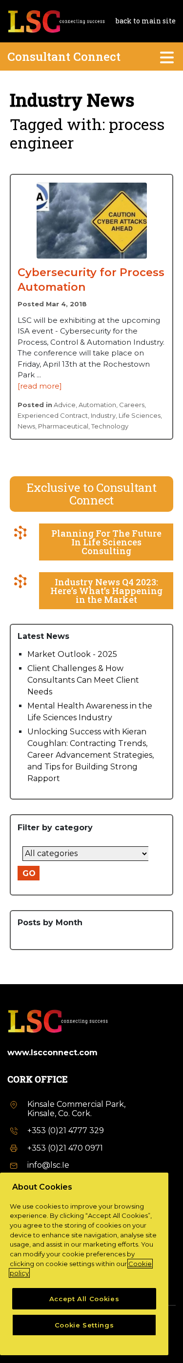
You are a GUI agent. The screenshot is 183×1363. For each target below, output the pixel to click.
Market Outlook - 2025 (72, 654)
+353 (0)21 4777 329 (65, 1130)
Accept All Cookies (84, 1299)
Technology (109, 426)
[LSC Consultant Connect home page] (56, 20)
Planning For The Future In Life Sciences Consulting (106, 542)
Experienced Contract (53, 415)
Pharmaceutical (63, 426)
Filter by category (55, 827)
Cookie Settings (84, 1325)
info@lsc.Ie (48, 1165)
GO (29, 873)
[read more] (40, 386)
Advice (65, 405)
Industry (103, 415)
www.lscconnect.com (52, 1052)
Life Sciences (140, 415)
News (26, 426)
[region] (84, 1264)
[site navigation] (167, 56)
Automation (97, 405)
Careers (131, 405)
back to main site (146, 21)
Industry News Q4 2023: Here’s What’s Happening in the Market (106, 590)
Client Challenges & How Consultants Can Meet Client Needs (83, 680)
